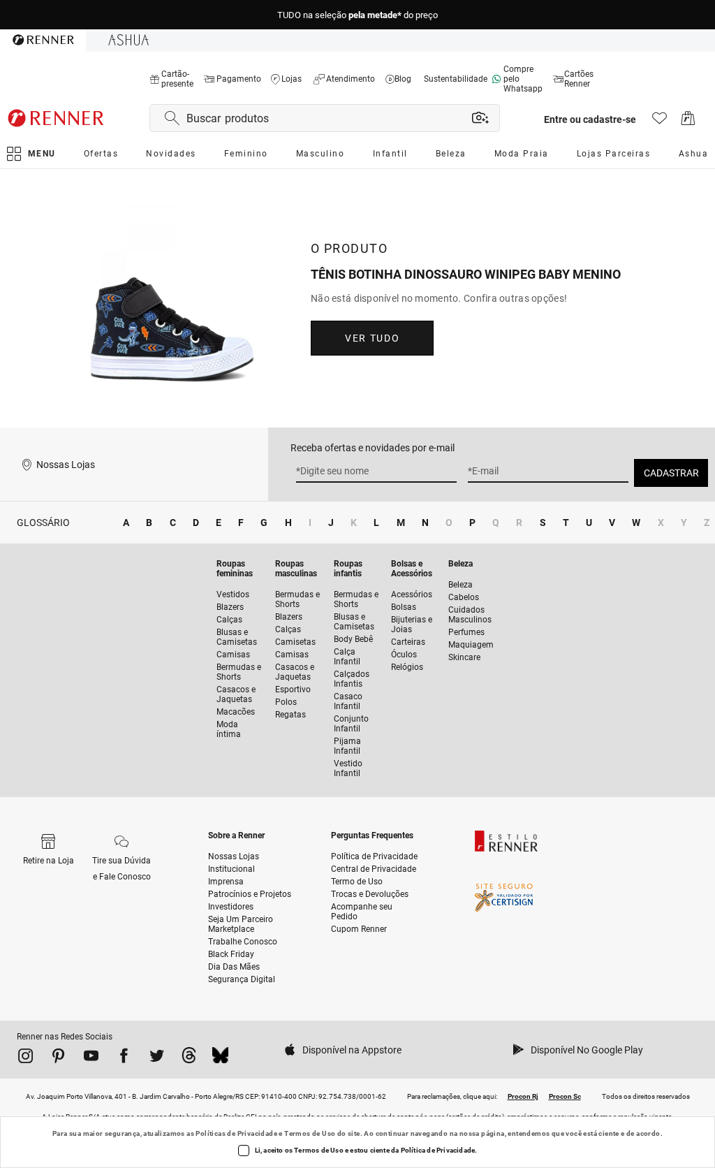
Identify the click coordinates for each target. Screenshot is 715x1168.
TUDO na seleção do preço (357, 15)
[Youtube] (91, 1058)
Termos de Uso (309, 1133)
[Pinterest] (58, 1058)
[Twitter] (156, 1058)
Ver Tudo (372, 338)
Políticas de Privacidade (236, 1133)
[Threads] (189, 1058)
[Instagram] (25, 1058)
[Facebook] (124, 1058)
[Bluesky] (220, 1058)
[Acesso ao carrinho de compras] (688, 122)
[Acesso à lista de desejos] (659, 122)
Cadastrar (671, 473)
